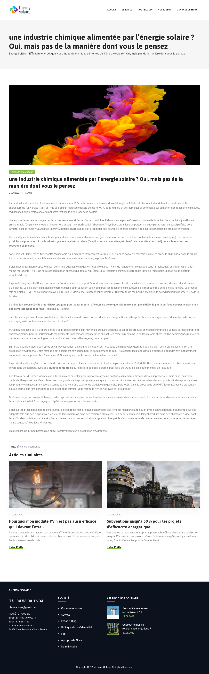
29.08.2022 (128, 616)
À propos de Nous (71, 640)
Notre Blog (165, 10)
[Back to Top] (202, 668)
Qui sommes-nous (71, 608)
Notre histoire (69, 646)
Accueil (112, 10)
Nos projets (145, 10)
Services (127, 10)
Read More (16, 547)
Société (65, 614)
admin (28, 193)
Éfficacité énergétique (22, 172)
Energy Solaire (103, 667)
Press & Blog (68, 621)
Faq (63, 633)
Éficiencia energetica (28, 446)
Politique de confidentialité (76, 627)
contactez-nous (187, 10)
